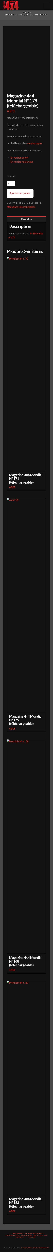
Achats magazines (34, 1233)
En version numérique (22, 161)
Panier (32, 1237)
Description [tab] (26, 219)
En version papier (20, 157)
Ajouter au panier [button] (27, 467)
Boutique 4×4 (40, 1235)
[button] (47, 6)
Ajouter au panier (20, 193)
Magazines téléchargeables (21, 206)
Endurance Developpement (35, 1248)
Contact (20, 1237)
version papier (34, 143)
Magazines (18, 1233)
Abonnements (13, 1235)
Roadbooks (26, 1235)
